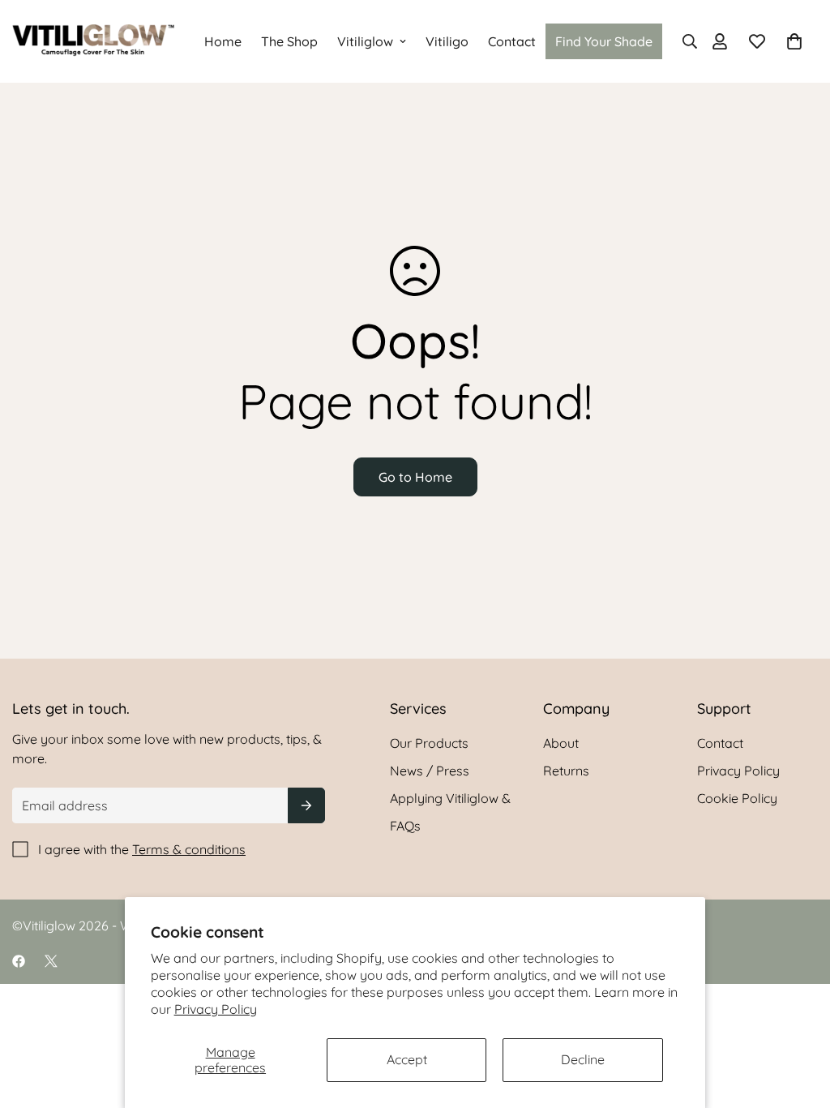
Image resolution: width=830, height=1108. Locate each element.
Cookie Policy (737, 798)
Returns (566, 770)
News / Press (429, 770)
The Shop (289, 41)
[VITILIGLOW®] (93, 41)
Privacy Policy (215, 1009)
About (561, 743)
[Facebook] (18, 961)
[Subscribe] (306, 805)
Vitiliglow (365, 41)
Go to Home (415, 477)
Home (223, 41)
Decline (583, 1059)
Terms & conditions (189, 849)
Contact (512, 41)
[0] (794, 41)
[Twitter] (51, 961)
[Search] (685, 41)
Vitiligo (447, 41)
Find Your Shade (603, 41)
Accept (407, 1059)
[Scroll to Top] (798, 1019)
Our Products (429, 743)
